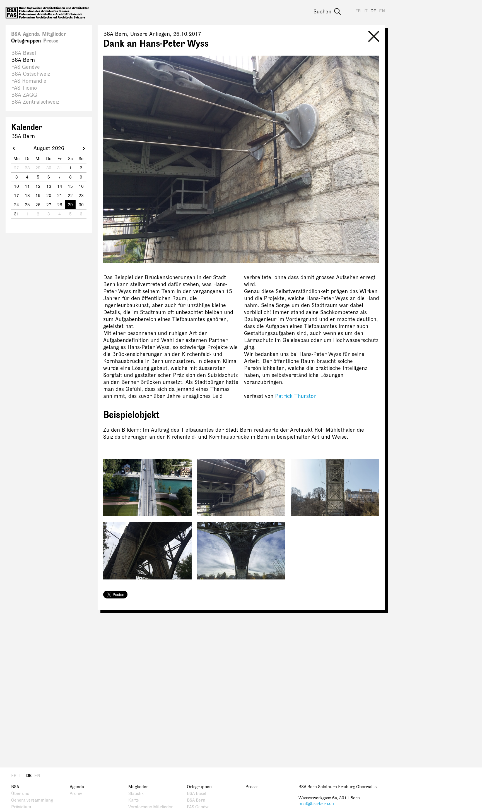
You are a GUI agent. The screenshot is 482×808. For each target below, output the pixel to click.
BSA (16, 34)
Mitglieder (54, 34)
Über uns (20, 793)
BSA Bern (23, 60)
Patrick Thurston (296, 396)
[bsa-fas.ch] (47, 13)
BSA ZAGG (24, 95)
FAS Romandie (28, 81)
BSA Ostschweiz (30, 74)
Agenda (31, 34)
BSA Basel (23, 53)
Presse (50, 41)
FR (358, 11)
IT (365, 11)
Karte (133, 800)
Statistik (136, 793)
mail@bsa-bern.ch (316, 803)
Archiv (76, 793)
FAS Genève (25, 67)
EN (382, 11)
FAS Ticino (24, 88)
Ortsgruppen (26, 41)
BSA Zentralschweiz (35, 102)
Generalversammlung (32, 800)
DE (373, 11)
